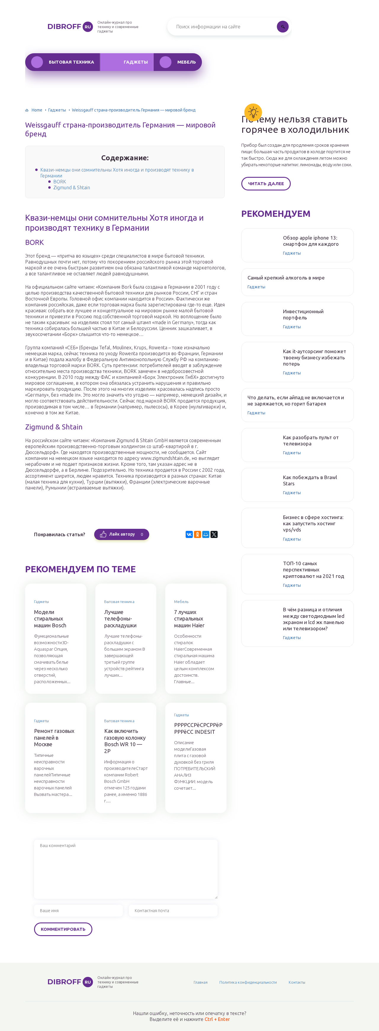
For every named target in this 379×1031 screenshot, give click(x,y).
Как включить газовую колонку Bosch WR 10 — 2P (125, 741)
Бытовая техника (71, 61)
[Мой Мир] (205, 534)
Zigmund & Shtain (71, 187)
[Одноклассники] (197, 534)
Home (37, 110)
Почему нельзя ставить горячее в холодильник (295, 124)
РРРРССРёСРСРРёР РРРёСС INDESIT (196, 728)
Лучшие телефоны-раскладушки (120, 618)
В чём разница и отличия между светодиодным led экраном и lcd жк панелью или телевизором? (313, 619)
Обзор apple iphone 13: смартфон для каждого (311, 241)
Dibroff (69, 26)
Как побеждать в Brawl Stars (310, 480)
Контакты (297, 982)
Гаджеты (136, 61)
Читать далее (266, 183)
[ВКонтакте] (189, 534)
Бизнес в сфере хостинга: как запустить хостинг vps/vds (313, 523)
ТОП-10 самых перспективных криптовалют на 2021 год (313, 569)
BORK (59, 181)
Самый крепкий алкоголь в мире (286, 277)
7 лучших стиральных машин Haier (189, 618)
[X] (214, 534)
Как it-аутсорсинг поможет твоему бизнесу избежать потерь (314, 357)
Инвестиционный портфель (303, 314)
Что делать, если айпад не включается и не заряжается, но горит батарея (296, 400)
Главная (201, 982)
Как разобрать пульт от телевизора (311, 440)
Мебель (186, 61)
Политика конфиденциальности (248, 982)
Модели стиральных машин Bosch (50, 618)
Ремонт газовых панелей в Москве (54, 737)
